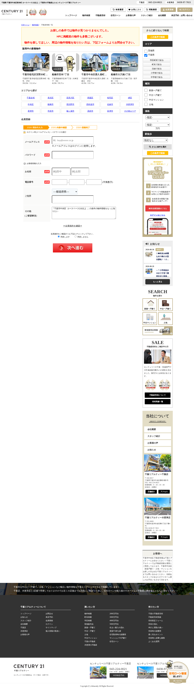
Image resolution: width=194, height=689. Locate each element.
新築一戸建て (155, 90)
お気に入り (136, 9)
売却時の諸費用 (154, 631)
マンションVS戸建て (118, 638)
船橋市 (51, 104)
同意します (65, 237)
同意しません (82, 237)
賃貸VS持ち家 (115, 631)
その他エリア (130, 111)
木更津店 (24, 631)
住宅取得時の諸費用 (118, 634)
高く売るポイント (155, 634)
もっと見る (157, 282)
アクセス (164, 492)
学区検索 (88, 621)
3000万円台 (114, 617)
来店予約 (175, 15)
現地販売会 (89, 624)
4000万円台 (114, 621)
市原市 (51, 111)
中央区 (31, 104)
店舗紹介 (151, 492)
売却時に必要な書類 (156, 638)
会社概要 (162, 15)
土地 (151, 104)
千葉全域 (31, 98)
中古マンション (156, 100)
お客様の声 (131, 15)
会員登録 (170, 9)
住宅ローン (115, 15)
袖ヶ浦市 (70, 111)
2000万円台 (114, 614)
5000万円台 (114, 624)
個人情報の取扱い (53, 631)
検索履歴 (120, 9)
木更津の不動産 (90, 645)
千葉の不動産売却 (155, 614)
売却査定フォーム (155, 621)
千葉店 (23, 627)
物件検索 (86, 15)
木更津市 (130, 104)
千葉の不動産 (89, 641)
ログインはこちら (157, 215)
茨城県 (151, 50)
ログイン (186, 9)
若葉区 (90, 98)
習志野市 (70, 104)
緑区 (130, 98)
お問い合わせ (186, 15)
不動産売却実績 (154, 617)
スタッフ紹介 (147, 15)
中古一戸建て (155, 95)
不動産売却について (157, 395)
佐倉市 (110, 104)
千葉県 (151, 55)
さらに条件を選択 (159, 147)
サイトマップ (51, 627)
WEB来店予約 (118, 675)
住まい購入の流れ (117, 627)
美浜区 (51, 98)
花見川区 (70, 98)
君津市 (31, 111)
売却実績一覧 (157, 402)
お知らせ (151, 450)
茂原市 (90, 111)
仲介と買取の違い (155, 627)
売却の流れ (152, 624)
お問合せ (49, 614)
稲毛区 (110, 98)
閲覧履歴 (153, 9)
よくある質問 (153, 641)
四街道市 (90, 104)
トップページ (71, 15)
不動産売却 (100, 15)
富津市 (110, 111)
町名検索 (88, 617)
